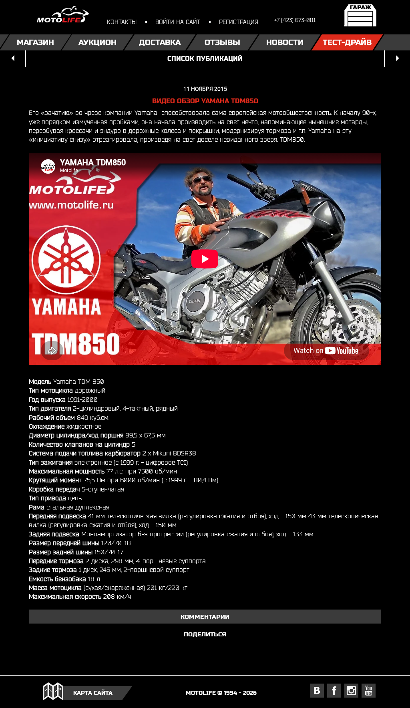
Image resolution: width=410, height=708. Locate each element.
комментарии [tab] (205, 616)
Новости (284, 42)
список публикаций (205, 58)
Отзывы (222, 42)
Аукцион (97, 42)
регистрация (238, 21)
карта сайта (93, 693)
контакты (122, 21)
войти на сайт (177, 21)
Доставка (160, 42)
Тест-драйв (347, 42)
